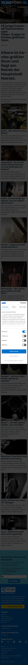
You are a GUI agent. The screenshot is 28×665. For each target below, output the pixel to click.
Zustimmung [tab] (5, 307)
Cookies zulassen (14, 351)
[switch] (24, 336)
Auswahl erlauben (14, 356)
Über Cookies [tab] (22, 307)
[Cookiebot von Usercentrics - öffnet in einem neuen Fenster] (20, 303)
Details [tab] (14, 307)
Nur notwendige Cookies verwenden (14, 360)
